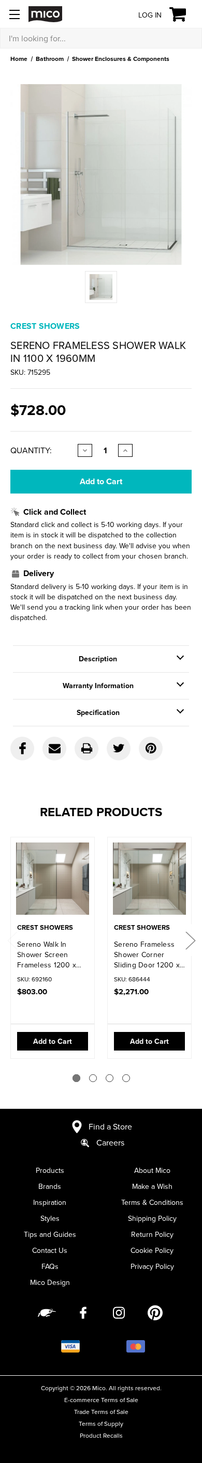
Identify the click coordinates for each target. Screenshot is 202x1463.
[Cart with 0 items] (183, 14)
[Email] (54, 748)
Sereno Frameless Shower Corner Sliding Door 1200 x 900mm (147, 954)
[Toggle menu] (14, 14)
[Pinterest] (151, 748)
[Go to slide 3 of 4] (109, 1078)
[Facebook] (22, 748)
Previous (12, 940)
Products (50, 1170)
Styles (50, 1218)
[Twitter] (119, 748)
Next (190, 940)
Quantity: (31, 450)
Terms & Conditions (152, 1202)
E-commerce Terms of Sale (101, 1399)
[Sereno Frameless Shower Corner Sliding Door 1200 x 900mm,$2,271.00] (149, 881)
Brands (49, 1186)
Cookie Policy (152, 1250)
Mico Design (50, 1282)
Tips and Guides (50, 1234)
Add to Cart (52, 1041)
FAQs (50, 1266)
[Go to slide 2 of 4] (93, 1078)
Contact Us (49, 1250)
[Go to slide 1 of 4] (76, 1078)
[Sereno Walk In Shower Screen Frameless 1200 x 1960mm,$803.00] (52, 881)
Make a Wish (152, 1186)
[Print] (86, 748)
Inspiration (49, 1202)
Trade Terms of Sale (101, 1411)
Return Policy (152, 1234)
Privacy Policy (152, 1266)
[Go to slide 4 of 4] (126, 1078)
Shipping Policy (152, 1218)
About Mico (152, 1170)
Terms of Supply (101, 1423)
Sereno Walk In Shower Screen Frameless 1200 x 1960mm (46, 954)
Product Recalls (101, 1435)
